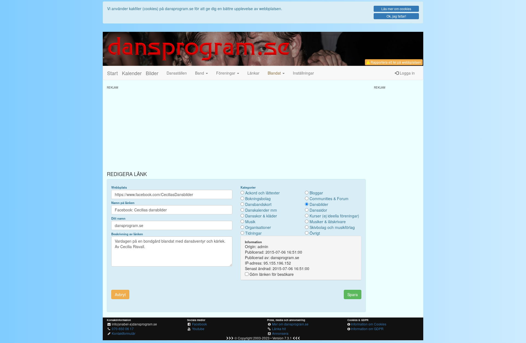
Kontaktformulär (123, 333)
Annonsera (280, 333)
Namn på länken (123, 202)
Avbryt (120, 294)
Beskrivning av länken (127, 234)
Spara (352, 294)
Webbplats (119, 187)
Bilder (152, 72)
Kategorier (248, 187)
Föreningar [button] (226, 73)
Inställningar (303, 73)
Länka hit (279, 328)
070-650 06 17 (123, 328)
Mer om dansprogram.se (290, 324)
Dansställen (177, 73)
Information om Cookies (368, 324)
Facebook (199, 324)
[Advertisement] (236, 127)
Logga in (407, 73)
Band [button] (200, 73)
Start (112, 72)
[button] (276, 73)
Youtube (198, 328)
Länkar (253, 73)
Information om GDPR (367, 328)
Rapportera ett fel (395, 62)
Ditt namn (118, 218)
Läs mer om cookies (396, 8)
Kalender (132, 72)
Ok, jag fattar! (396, 16)
